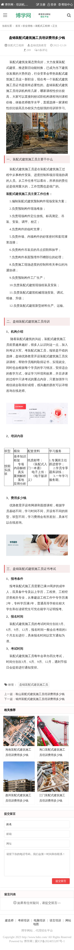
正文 (54, 25)
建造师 (9, 920)
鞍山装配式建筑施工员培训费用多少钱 (40, 694)
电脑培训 (39, 920)
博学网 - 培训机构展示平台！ (23, 4)
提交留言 (61, 881)
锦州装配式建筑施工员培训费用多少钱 (40, 699)
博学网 (28, 941)
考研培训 (23, 920)
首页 (17, 25)
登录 (53, 4)
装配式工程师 (42, 25)
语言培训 (55, 920)
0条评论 (42, 50)
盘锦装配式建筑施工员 (33, 684)
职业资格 (28, 25)
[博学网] (37, 15)
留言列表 (10, 894)
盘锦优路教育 (38, 45)
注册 (42, 4)
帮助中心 (67, 4)
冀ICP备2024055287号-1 (50, 941)
